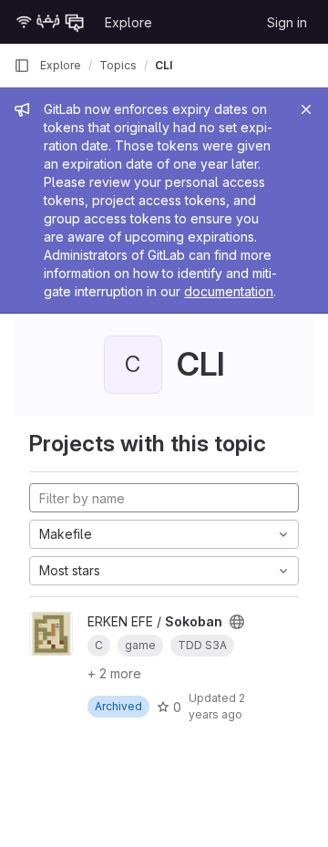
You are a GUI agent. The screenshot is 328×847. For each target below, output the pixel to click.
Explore (128, 22)
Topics (118, 65)
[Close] (306, 109)
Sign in (287, 22)
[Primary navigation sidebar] (21, 65)
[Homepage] (50, 21)
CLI (163, 65)
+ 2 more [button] (114, 673)
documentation (228, 291)
